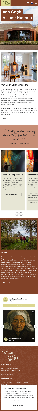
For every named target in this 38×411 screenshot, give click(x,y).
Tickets (5, 119)
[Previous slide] (17, 214)
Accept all (17, 401)
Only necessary (18, 405)
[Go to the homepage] (6, 3)
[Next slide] (21, 214)
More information (11, 194)
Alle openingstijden (7, 374)
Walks (5, 283)
